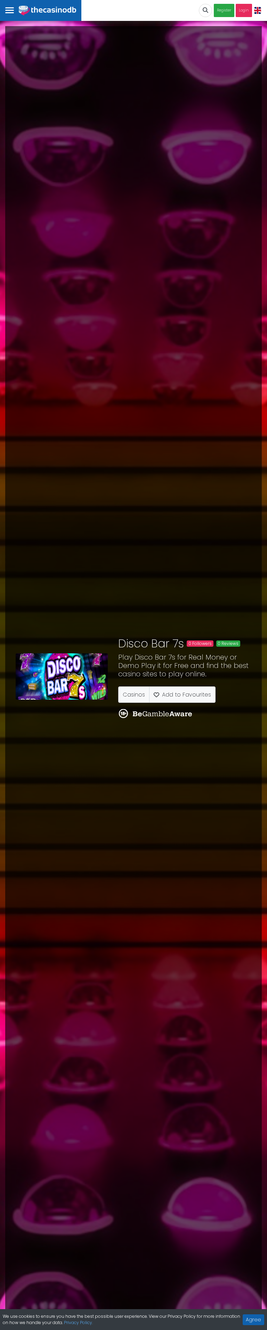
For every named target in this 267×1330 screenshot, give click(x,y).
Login (244, 10)
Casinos (134, 695)
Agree (253, 1319)
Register (224, 10)
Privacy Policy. (78, 1322)
